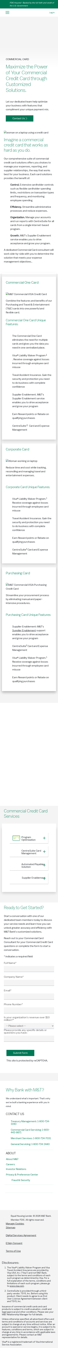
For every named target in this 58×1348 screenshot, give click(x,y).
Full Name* (10, 963)
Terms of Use (13, 1251)
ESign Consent (14, 1243)
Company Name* (14, 977)
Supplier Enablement (24, 630)
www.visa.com (17, 1286)
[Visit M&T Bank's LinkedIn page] (30, 1200)
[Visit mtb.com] (29, 12)
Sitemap (10, 1227)
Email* (7, 990)
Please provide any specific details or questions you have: (25, 1031)
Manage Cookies (15, 1223)
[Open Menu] (7, 12)
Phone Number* (13, 1004)
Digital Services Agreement (21, 1235)
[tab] (29, 838)
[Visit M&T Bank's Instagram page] (15, 1200)
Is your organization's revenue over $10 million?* (27, 1018)
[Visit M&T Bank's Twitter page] (23, 1200)
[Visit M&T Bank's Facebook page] (8, 1200)
